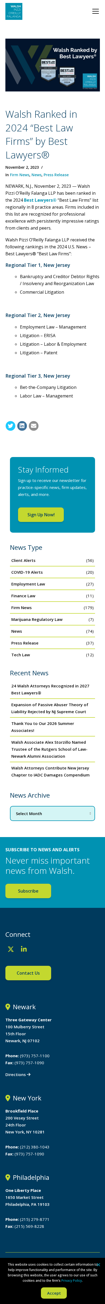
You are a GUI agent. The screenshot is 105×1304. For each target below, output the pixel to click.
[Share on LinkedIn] (22, 426)
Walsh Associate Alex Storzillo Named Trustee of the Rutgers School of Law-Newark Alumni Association (49, 749)
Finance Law (23, 595)
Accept (54, 1293)
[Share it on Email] (33, 426)
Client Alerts (23, 560)
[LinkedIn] (24, 949)
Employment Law (28, 584)
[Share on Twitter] (10, 426)
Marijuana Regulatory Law (36, 619)
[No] (98, 1264)
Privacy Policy (71, 1280)
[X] (10, 949)
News (36, 174)
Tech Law (20, 654)
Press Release (56, 174)
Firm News (19, 174)
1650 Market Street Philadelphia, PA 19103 (27, 1197)
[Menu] (95, 11)
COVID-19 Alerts (27, 572)
